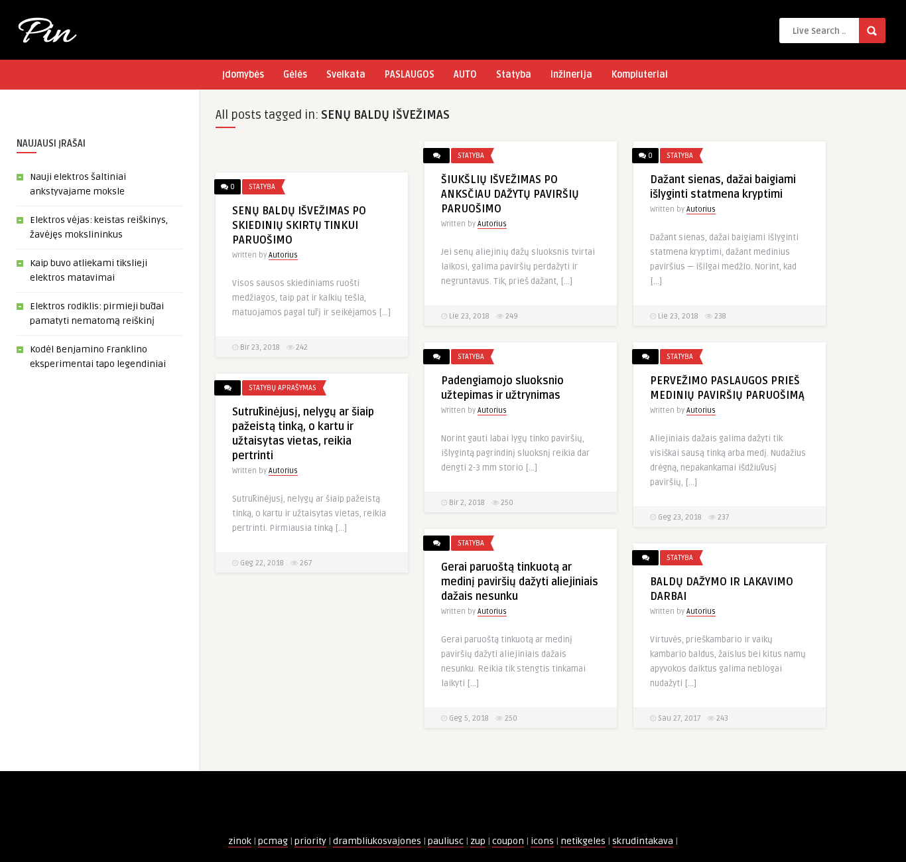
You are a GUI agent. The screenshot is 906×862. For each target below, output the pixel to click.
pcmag (273, 841)
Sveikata (345, 74)
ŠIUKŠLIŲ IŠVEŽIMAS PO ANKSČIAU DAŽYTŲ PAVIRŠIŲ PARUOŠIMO (510, 194)
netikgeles (583, 841)
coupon (508, 841)
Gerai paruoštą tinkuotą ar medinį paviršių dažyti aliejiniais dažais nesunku (519, 582)
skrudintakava (642, 841)
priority (310, 841)
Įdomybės (243, 74)
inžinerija (571, 74)
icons (542, 841)
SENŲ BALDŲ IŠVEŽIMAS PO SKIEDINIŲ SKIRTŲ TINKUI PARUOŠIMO (299, 225)
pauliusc (446, 841)
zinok (239, 841)
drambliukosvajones (377, 841)
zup (477, 841)
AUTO (465, 74)
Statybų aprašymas (282, 388)
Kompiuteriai (640, 74)
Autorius (492, 224)
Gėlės (295, 74)
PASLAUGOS (409, 74)
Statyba (513, 74)
